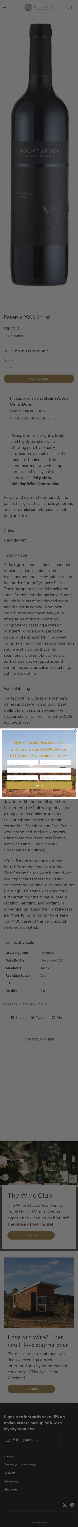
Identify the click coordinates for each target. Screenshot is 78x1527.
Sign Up (39, 785)
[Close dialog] (75, 730)
